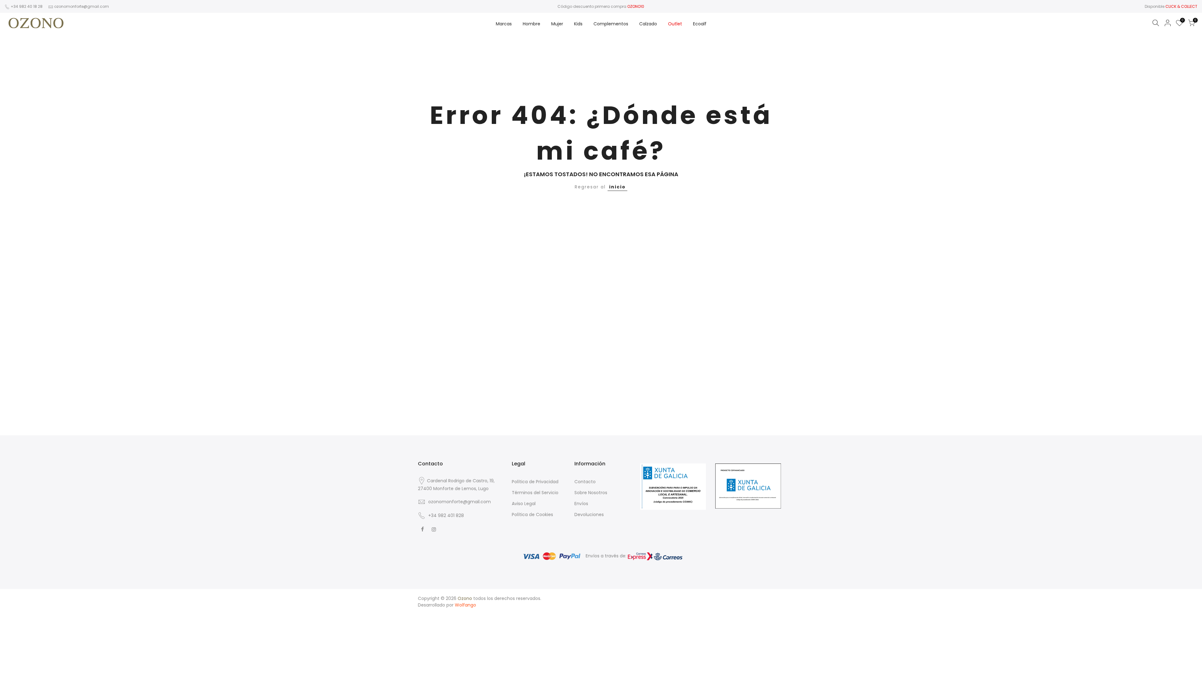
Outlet (675, 24)
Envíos (581, 503)
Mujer (557, 24)
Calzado (648, 24)
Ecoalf (699, 24)
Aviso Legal (524, 503)
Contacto (585, 482)
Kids (578, 24)
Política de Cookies (532, 514)
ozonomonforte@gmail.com (81, 6)
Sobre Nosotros (590, 492)
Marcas (504, 24)
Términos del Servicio (535, 492)
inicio (617, 187)
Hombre (531, 24)
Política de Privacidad (535, 482)
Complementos (610, 24)
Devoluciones (589, 514)
